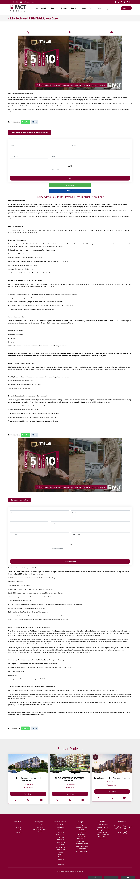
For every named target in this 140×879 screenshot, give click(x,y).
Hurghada (60, 855)
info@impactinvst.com (28, 2)
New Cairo (61, 832)
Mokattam (61, 864)
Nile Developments (81, 851)
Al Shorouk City (60, 847)
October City (60, 840)
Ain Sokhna (61, 830)
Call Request (126, 8)
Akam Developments (82, 827)
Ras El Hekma (61, 850)
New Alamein (60, 827)
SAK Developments (81, 841)
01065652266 (15, 2)
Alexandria (61, 862)
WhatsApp (25, 121)
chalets (40, 832)
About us (18, 827)
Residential (40, 825)
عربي (108, 8)
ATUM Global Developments (82, 835)
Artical (84, 8)
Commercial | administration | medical (39, 828)
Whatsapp (70, 185)
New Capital (60, 825)
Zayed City (61, 837)
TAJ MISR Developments (82, 831)
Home (36, 8)
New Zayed (61, 845)
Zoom (71, 190)
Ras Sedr (60, 857)
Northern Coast (60, 835)
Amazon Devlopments (82, 844)
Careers (91, 8)
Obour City (61, 859)
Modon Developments (82, 846)
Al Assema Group (81, 839)
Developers (75, 8)
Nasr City (60, 852)
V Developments (81, 849)
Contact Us (100, 8)
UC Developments (82, 825)
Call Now (34, 121)
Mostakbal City (61, 842)
